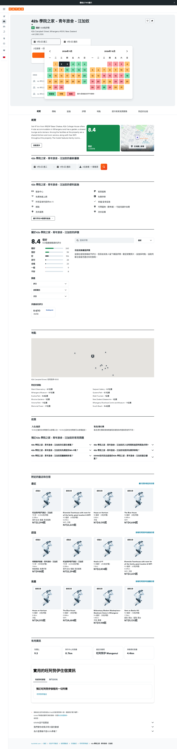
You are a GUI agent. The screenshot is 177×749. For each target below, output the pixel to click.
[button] (174, 2)
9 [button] (61, 70)
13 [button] (84, 70)
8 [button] (55, 70)
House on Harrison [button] (101, 513)
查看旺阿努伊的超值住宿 (145, 532)
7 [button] (49, 70)
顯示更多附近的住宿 (146, 483)
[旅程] (4, 50)
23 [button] (61, 81)
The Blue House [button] (130, 513)
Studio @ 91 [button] (98, 561)
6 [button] (84, 64)
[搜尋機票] (4, 16)
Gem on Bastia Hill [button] (131, 610)
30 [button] (61, 87)
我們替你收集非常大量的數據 (46, 727)
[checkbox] (43, 312)
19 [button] (79, 75)
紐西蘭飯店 (64, 743)
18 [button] (73, 75)
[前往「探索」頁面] (4, 38)
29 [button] (56, 87)
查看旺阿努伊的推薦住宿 (145, 581)
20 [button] (84, 75)
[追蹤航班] (4, 43)
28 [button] (50, 87)
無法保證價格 (62, 715)
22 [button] (56, 81)
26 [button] (79, 81)
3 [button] (67, 64)
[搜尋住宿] (4, 21)
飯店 (44, 743)
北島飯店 (74, 743)
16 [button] (61, 75)
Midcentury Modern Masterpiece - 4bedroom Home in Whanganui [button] (107, 611)
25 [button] (73, 81)
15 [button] (56, 75)
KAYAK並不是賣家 (41, 722)
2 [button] (61, 64)
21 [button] (50, 81)
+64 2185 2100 (37, 34)
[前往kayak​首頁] (16, 9)
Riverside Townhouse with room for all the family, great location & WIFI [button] (77, 514)
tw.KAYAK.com (36, 743)
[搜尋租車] (4, 26)
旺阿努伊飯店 (42, 694)
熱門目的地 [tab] (53, 679)
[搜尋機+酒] (4, 31)
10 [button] (67, 70)
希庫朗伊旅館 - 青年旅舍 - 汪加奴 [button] (45, 561)
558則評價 (44, 28)
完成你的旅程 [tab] (40, 679)
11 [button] (73, 70)
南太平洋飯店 (53, 743)
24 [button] (67, 81)
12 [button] (79, 70)
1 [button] (55, 64)
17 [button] (67, 75)
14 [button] (50, 75)
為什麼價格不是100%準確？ (45, 731)
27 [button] (85, 81)
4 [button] (73, 64)
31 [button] (121, 87)
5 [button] (78, 64)
